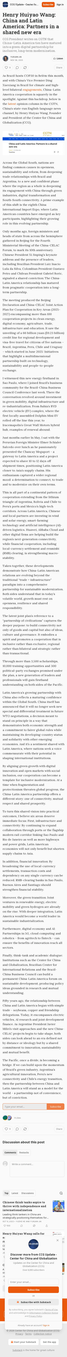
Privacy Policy (35, 1316)
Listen (60, 58)
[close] (57, 1240)
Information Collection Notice (43, 1312)
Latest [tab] (15, 1193)
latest (12, 104)
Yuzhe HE (20, 1221)
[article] (33, 1214)
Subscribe (48, 4)
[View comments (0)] (17, 67)
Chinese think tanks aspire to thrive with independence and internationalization (24, 1206)
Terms (28, 1333)
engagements (32, 89)
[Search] (61, 1193)
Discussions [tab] (27, 1193)
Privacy (19, 1333)
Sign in (60, 4)
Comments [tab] (10, 1152)
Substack (17, 1350)
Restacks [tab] (24, 1152)
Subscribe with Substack (36, 1302)
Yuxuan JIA (16, 57)
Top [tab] (6, 1193)
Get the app (49, 1342)
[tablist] (17, 1152)
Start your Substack (25, 1342)
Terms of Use (51, 1309)
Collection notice (43, 1333)
